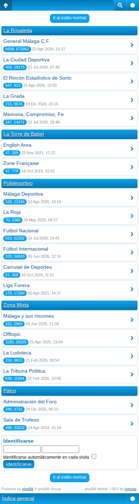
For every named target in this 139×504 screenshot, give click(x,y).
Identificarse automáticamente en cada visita (46, 457)
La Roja (12, 212)
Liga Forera (16, 285)
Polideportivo (18, 183)
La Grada (14, 96)
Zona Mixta (16, 305)
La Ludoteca (17, 353)
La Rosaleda (18, 30)
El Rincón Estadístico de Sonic (37, 78)
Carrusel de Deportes (27, 267)
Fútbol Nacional (20, 230)
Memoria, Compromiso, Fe (33, 114)
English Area (17, 145)
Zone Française (21, 163)
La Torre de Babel (24, 134)
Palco (10, 390)
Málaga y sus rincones (28, 316)
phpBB (28, 489)
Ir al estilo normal (69, 17)
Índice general (18, 498)
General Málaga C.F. (26, 41)
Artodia (131, 489)
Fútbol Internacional (25, 249)
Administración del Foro (30, 401)
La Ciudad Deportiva (26, 59)
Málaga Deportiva (23, 194)
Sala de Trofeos (21, 420)
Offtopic (12, 334)
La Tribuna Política (24, 371)
